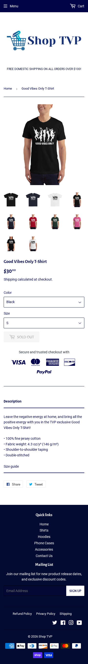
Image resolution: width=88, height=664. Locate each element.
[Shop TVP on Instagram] (71, 623)
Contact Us (44, 556)
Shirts (44, 530)
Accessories (44, 549)
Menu (14, 6)
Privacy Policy (45, 614)
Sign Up (75, 591)
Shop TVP (45, 636)
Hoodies (44, 537)
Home (8, 88)
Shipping (10, 279)
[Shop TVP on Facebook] (63, 623)
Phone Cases (44, 543)
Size (7, 313)
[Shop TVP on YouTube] (79, 623)
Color (8, 293)
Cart (80, 6)
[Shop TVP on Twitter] (54, 623)
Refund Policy (22, 614)
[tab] (44, 401)
